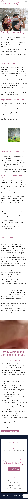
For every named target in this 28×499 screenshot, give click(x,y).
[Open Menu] (26, 2)
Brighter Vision (23, 495)
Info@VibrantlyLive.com (15, 448)
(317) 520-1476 (16, 446)
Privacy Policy (4, 495)
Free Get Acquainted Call (10, 431)
